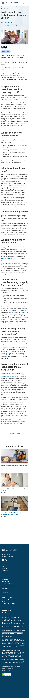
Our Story (4, 572)
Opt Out (4, 601)
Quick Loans (5, 588)
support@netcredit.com (9, 556)
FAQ (3, 566)
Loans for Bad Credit (7, 584)
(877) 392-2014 (7, 554)
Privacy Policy (5, 595)
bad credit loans (11, 410)
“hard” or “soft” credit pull (19, 310)
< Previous (11, 433)
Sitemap (4, 612)
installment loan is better (8, 377)
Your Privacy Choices (7, 603)
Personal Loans (5, 579)
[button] (3, 3)
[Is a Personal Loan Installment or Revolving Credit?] (14, 37)
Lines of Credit (5, 581)
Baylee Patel (9, 22)
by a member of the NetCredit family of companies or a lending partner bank (12, 632)
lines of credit (5, 121)
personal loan (5, 59)
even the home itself (7, 258)
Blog (3, 608)
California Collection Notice (8, 599)
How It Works (5, 570)
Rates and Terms (6, 575)
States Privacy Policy (7, 597)
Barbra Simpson (11, 24)
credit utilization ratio (10, 355)
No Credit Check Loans (7, 586)
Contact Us (4, 568)
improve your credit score (10, 348)
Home (2, 7)
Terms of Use (5, 592)
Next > (19, 433)
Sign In (24, 3)
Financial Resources (6, 610)
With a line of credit (7, 223)
